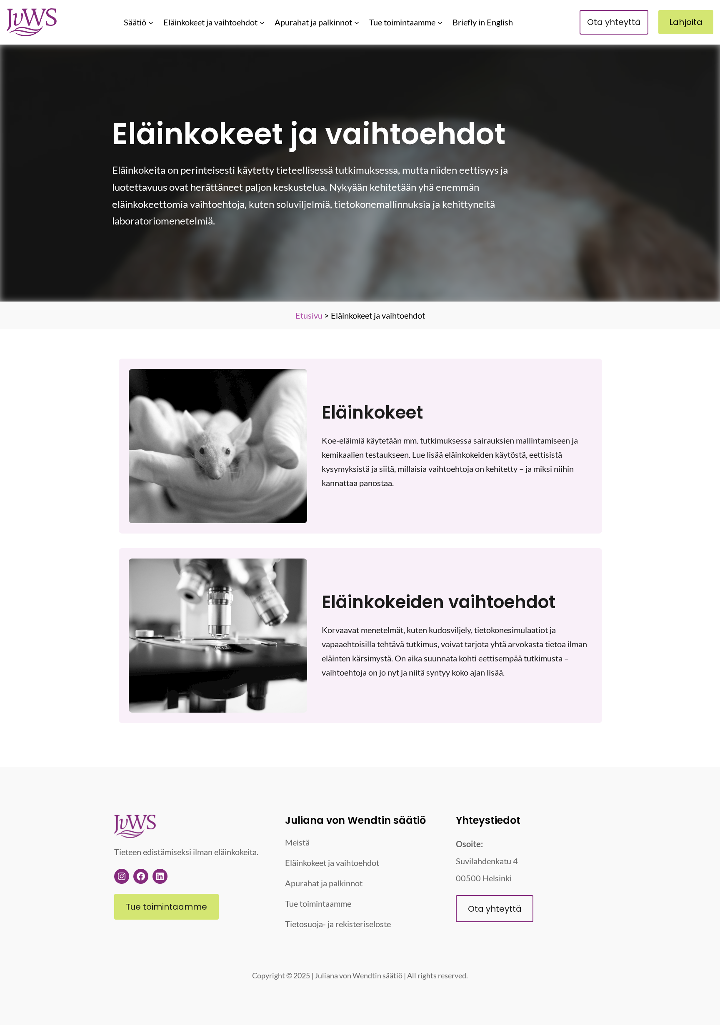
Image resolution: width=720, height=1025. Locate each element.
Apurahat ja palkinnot (313, 22)
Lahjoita (685, 22)
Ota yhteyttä (614, 22)
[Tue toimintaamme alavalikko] (440, 22)
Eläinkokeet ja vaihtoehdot (210, 22)
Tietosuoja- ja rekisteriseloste (338, 924)
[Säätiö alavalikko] (150, 22)
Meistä (297, 842)
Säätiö (135, 22)
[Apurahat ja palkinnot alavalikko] (356, 22)
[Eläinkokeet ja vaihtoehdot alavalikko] (262, 22)
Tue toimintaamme (402, 22)
